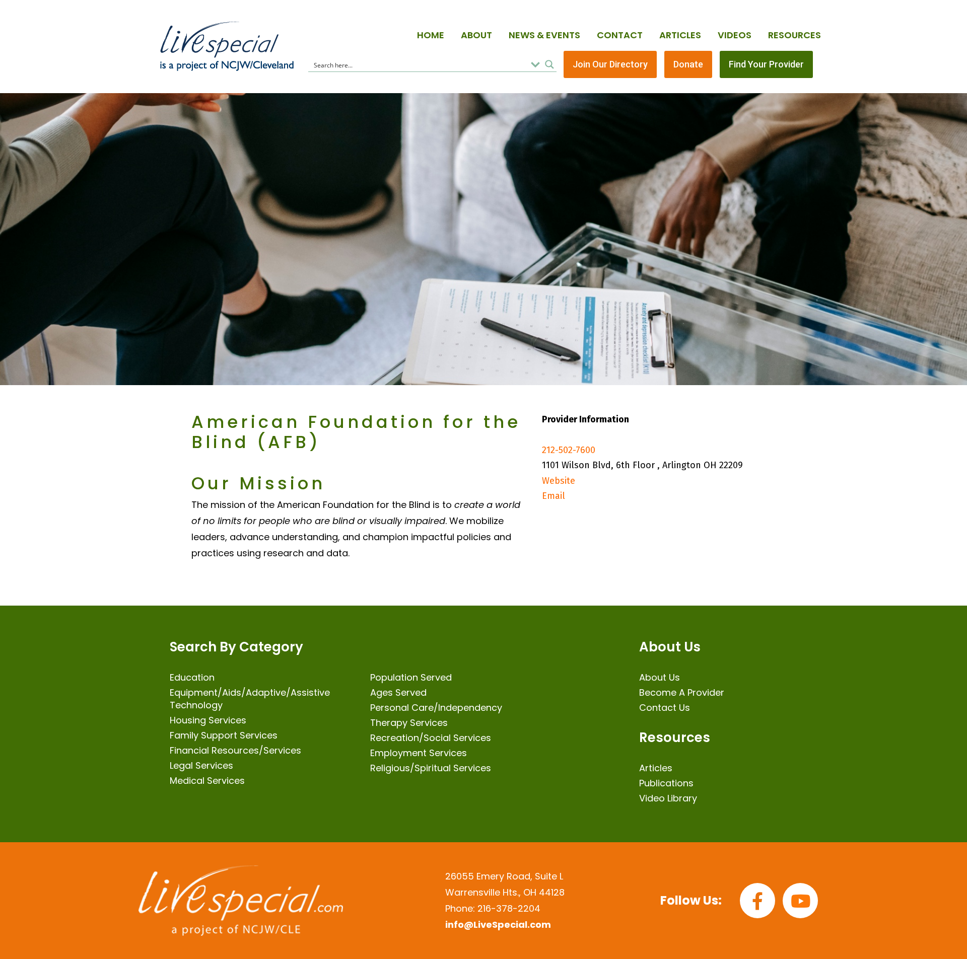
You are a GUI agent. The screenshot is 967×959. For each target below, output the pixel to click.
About (476, 35)
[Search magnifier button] (549, 64)
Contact (620, 35)
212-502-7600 (568, 450)
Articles (680, 35)
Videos (734, 35)
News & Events (544, 35)
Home (430, 35)
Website (558, 480)
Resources (794, 35)
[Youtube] (800, 900)
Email (553, 495)
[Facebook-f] (757, 900)
